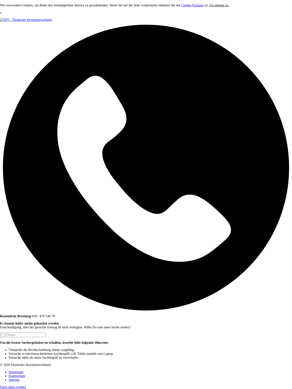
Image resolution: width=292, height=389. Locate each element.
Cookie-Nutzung (192, 5)
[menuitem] (150, 372)
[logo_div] (26, 20)
